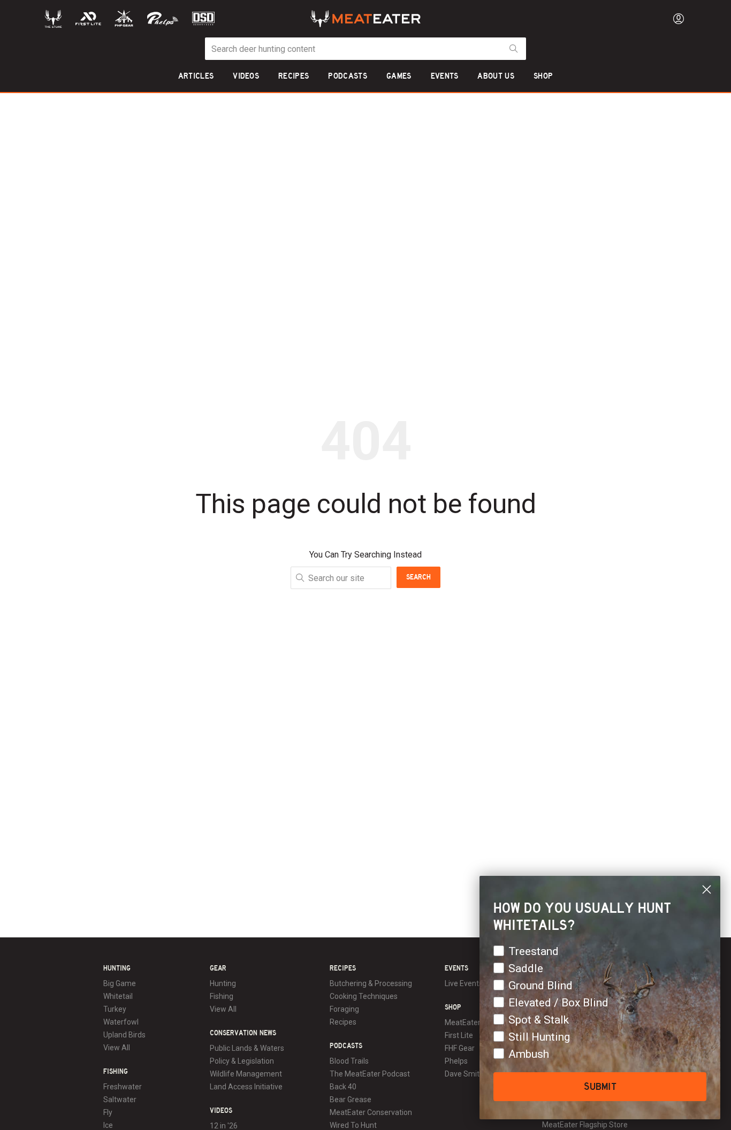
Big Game (119, 983)
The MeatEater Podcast (370, 1074)
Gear (218, 968)
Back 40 (343, 1086)
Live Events (464, 983)
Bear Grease (350, 1099)
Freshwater (122, 1086)
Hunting (117, 968)
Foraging (344, 1009)
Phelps (456, 1061)
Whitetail (118, 996)
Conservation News (243, 1033)
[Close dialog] (706, 889)
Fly (107, 1112)
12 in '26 (224, 1125)
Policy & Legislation (242, 1061)
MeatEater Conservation (371, 1112)
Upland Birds (124, 1034)
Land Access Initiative (246, 1086)
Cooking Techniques (364, 996)
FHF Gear (460, 1048)
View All (116, 1047)
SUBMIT (600, 1086)
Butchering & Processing (371, 983)
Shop (453, 1007)
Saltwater (119, 1099)
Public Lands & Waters (247, 1048)
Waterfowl (121, 1022)
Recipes (343, 968)
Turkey (114, 1009)
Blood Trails (349, 1061)
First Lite (459, 1035)
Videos (221, 1110)
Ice (108, 1125)
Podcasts (346, 1046)
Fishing (115, 1071)
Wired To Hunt (353, 1125)
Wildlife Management (246, 1074)
